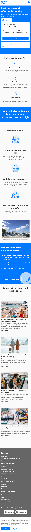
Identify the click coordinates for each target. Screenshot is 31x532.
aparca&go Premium (7, 471)
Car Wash (4, 478)
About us (4, 456)
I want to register (11, 279)
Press (2, 489)
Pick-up (18, 30)
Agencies (4, 486)
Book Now (15, 38)
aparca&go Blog (6, 502)
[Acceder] (29, 2)
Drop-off (4, 30)
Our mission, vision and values (10, 458)
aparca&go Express (7, 469)
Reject (15, 529)
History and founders (7, 461)
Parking (8, 20)
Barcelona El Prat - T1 (9, 27)
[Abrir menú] (25, 2)
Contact (3, 495)
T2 (3, 47)
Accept (5, 529)
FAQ (2, 497)
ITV (2, 476)
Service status (5, 499)
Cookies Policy (12, 524)
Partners (3, 484)
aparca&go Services (7, 474)
